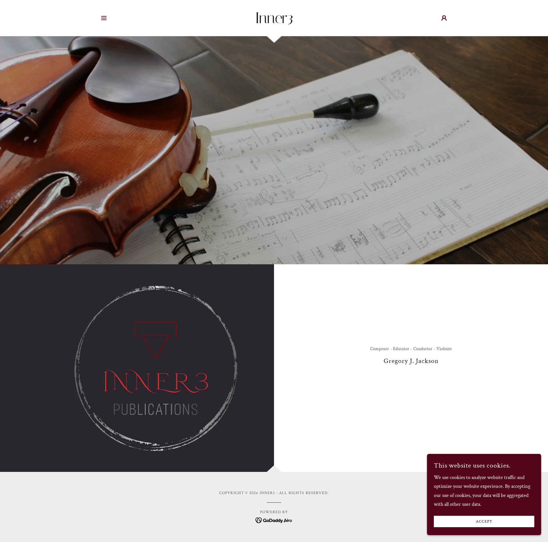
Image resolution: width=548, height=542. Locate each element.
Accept (484, 521)
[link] (274, 21)
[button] (104, 18)
